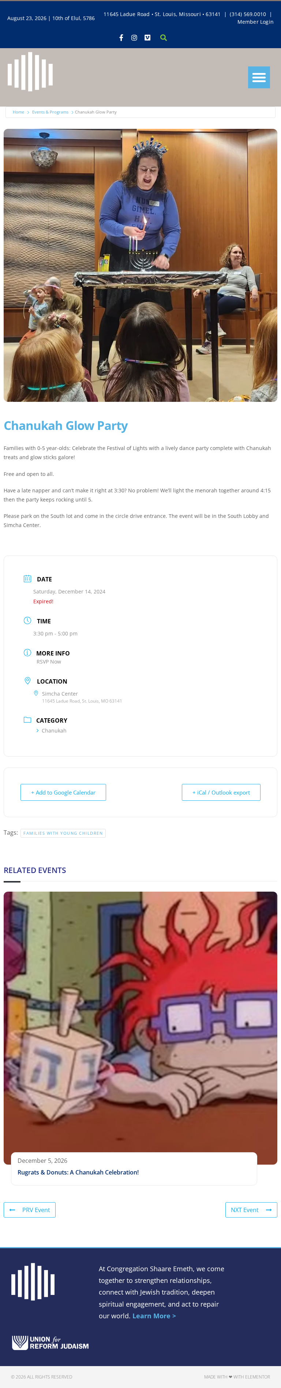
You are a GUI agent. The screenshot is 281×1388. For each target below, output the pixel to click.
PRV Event (36, 1210)
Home (18, 112)
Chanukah (54, 730)
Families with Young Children (63, 833)
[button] (259, 77)
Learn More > (154, 1315)
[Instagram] (134, 37)
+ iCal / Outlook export (221, 792)
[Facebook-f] (121, 37)
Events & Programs (50, 112)
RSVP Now (49, 661)
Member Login (255, 21)
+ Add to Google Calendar (63, 792)
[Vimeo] (147, 37)
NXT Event (245, 1210)
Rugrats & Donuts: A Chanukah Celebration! (78, 1172)
